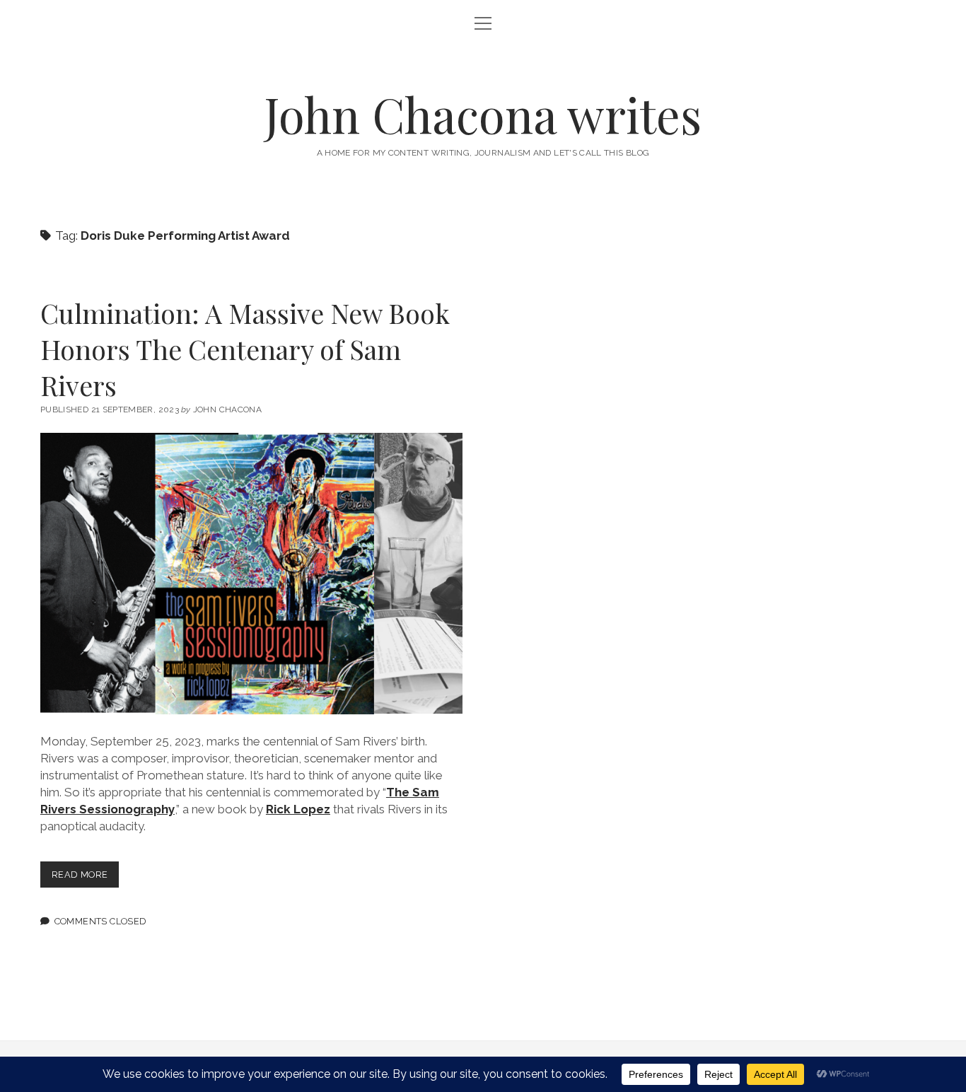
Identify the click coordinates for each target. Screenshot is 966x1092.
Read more (85, 878)
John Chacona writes (483, 114)
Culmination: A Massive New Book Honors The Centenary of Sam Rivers (245, 349)
